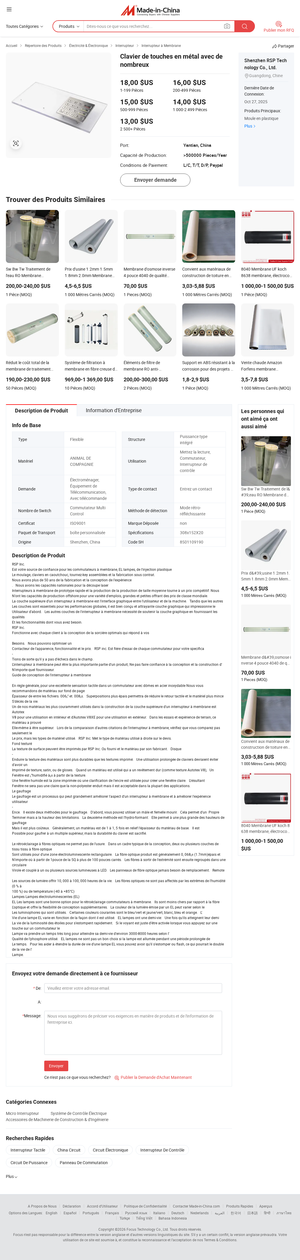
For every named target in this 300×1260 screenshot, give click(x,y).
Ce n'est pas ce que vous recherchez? (77, 1077)
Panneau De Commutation (84, 1162)
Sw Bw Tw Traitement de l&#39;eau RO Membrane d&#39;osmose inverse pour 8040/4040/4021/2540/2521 (265, 492)
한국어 (236, 1212)
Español (70, 1212)
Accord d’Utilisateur (102, 1206)
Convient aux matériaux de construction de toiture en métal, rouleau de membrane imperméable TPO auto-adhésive (266, 744)
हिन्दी (267, 1212)
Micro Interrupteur (22, 1113)
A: (39, 1002)
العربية (219, 1212)
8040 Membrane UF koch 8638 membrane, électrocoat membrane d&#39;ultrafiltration (266, 828)
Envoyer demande (155, 180)
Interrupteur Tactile (28, 1150)
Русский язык (136, 1212)
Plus (248, 126)
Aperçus (265, 1206)
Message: (31, 1015)
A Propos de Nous (42, 1206)
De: (37, 988)
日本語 (252, 1212)
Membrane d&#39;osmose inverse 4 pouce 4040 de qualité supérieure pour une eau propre (266, 660)
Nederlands (199, 1212)
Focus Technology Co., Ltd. (148, 1229)
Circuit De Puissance (29, 1162)
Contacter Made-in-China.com (196, 1206)
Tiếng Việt (144, 1218)
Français (112, 1212)
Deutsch (177, 1212)
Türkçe (125, 1218)
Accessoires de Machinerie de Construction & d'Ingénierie (57, 1119)
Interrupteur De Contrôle (162, 1150)
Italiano (159, 1212)
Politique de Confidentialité (145, 1206)
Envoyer (56, 1066)
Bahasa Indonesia (172, 1218)
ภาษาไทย (284, 1212)
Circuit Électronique (110, 1150)
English (51, 1212)
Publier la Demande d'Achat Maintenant (153, 1077)
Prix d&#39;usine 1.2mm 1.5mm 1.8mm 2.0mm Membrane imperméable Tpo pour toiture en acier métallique (266, 576)
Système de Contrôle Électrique (79, 1113)
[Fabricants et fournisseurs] (150, 10)
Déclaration (72, 1206)
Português (91, 1212)
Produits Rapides (239, 1206)
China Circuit (69, 1150)
